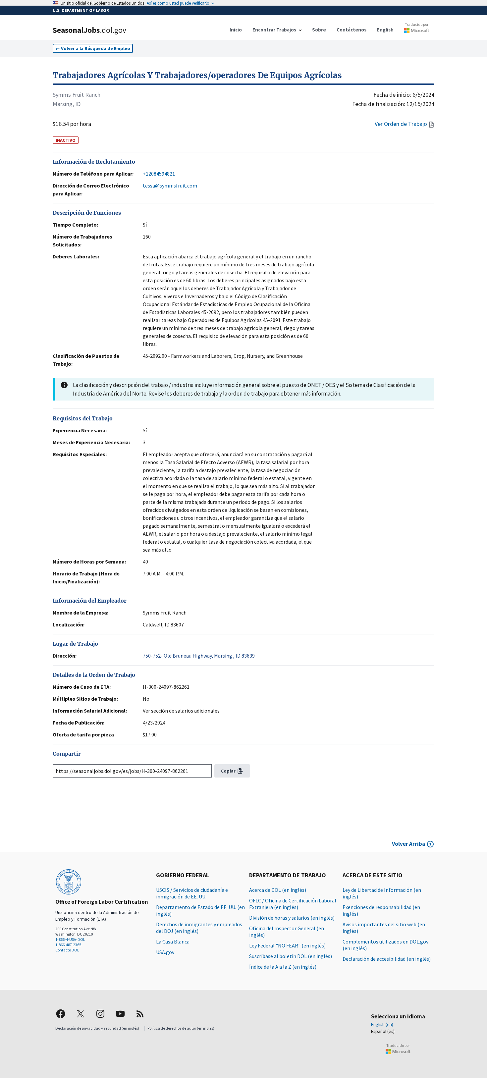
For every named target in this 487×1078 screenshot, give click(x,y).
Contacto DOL (67, 949)
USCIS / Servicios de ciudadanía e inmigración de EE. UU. (192, 893)
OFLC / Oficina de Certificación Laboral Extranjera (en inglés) (292, 903)
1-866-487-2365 (68, 944)
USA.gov (165, 952)
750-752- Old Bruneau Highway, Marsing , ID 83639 (199, 655)
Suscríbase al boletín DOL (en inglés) (290, 956)
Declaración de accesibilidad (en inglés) (387, 958)
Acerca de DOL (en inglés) (277, 890)
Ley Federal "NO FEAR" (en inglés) (287, 945)
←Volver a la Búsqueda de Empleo (92, 48)
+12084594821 (159, 173)
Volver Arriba (408, 843)
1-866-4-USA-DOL (70, 939)
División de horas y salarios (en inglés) (292, 917)
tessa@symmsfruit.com (170, 185)
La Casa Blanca (172, 941)
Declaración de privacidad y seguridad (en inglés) (97, 1028)
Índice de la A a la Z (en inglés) (282, 966)
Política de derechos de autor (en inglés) (180, 1028)
